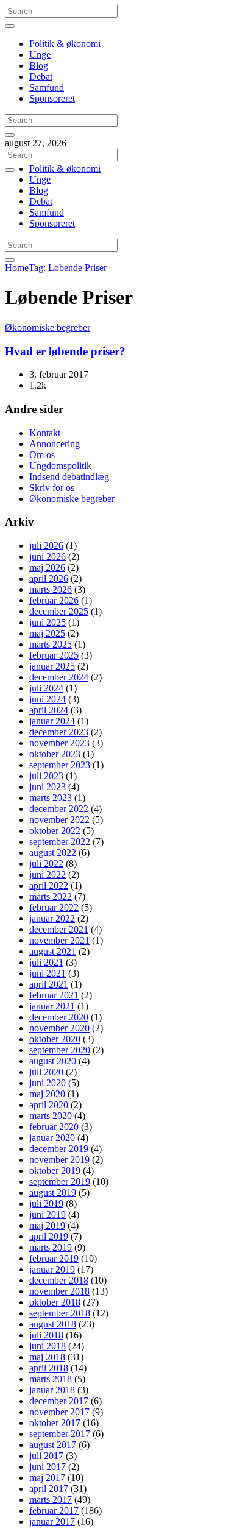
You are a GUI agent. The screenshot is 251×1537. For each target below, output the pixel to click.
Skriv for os (51, 487)
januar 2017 (52, 1521)
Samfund (46, 87)
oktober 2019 (54, 1170)
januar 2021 (52, 1006)
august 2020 (52, 1061)
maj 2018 (47, 1357)
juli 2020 (46, 1072)
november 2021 (59, 940)
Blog (38, 65)
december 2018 (58, 1280)
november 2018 (59, 1291)
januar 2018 (52, 1390)
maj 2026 (47, 567)
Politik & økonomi (65, 43)
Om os (42, 455)
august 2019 (52, 1192)
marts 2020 (50, 1116)
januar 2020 (52, 1137)
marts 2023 (50, 798)
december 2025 (58, 611)
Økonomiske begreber (47, 327)
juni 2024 (47, 699)
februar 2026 (54, 600)
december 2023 (58, 732)
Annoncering (54, 444)
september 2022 (59, 841)
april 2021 (48, 984)
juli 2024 (46, 688)
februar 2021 (54, 995)
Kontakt (44, 433)
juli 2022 (46, 863)
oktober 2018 (54, 1302)
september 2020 (59, 1050)
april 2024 (48, 710)
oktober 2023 (54, 754)
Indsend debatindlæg (69, 477)
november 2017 (59, 1412)
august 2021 (52, 951)
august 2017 (52, 1445)
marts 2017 (50, 1499)
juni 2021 (47, 973)
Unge (40, 54)
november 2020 (59, 1028)
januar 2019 (52, 1269)
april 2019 (48, 1236)
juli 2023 (46, 776)
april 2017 (48, 1488)
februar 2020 (54, 1127)
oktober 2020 (54, 1039)
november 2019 (59, 1159)
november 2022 (59, 819)
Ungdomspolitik (60, 466)
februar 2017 (54, 1510)
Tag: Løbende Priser (68, 268)
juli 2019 (46, 1203)
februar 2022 (54, 907)
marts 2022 (50, 896)
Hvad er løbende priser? (65, 351)
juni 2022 (47, 874)
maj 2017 (47, 1477)
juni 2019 (47, 1214)
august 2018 (52, 1324)
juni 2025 (47, 622)
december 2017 (58, 1401)
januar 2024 (52, 721)
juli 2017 (46, 1455)
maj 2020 (47, 1094)
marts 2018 (50, 1379)
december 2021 (58, 929)
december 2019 (58, 1148)
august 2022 (52, 852)
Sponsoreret (52, 98)
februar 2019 (54, 1258)
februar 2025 (54, 655)
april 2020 (48, 1105)
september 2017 (59, 1434)
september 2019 (59, 1181)
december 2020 (58, 1017)
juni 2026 (47, 556)
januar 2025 (52, 666)
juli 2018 (46, 1335)
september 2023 (59, 765)
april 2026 (48, 578)
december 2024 (58, 677)
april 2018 (48, 1368)
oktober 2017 (54, 1423)
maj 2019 (47, 1225)
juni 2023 (47, 787)
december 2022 (58, 809)
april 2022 (48, 885)
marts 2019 (50, 1247)
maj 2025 (47, 633)
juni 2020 (47, 1083)
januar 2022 (52, 918)
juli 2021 (46, 962)
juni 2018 (47, 1346)
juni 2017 (47, 1466)
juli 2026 (46, 545)
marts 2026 (50, 589)
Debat (40, 76)
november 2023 (59, 743)
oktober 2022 (54, 830)
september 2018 (59, 1313)
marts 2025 (50, 644)
